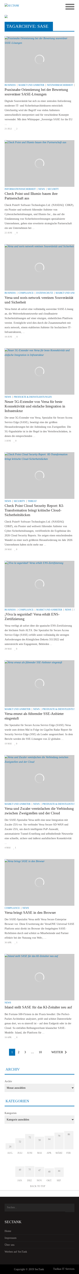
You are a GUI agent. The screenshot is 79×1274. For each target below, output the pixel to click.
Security (53, 189)
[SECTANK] (31, 6)
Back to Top (37, 1186)
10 (40, 1052)
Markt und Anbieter (31, 85)
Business (10, 85)
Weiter (57, 1052)
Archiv (8, 1081)
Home (8, 1231)
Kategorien (10, 1113)
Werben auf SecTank (16, 1251)
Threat (32, 501)
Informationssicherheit (20, 189)
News (41, 189)
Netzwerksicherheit (60, 85)
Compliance (26, 293)
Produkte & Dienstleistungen (33, 397)
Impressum (10, 1238)
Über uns (9, 1244)
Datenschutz (44, 293)
